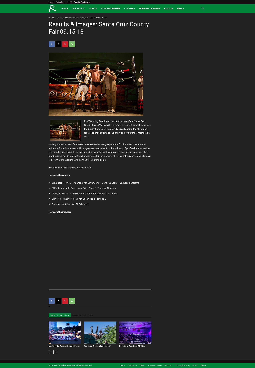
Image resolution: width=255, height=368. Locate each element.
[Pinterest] (65, 44)
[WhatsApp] (72, 44)
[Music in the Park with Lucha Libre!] (65, 333)
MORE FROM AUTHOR (82, 315)
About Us (59, 2)
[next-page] (55, 352)
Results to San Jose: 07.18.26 (132, 346)
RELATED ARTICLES (59, 315)
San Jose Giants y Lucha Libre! (97, 346)
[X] (58, 44)
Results (168, 8)
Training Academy (81, 2)
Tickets (93, 8)
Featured (129, 8)
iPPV (70, 2)
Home (51, 2)
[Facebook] (52, 44)
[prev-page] (50, 352)
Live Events (78, 8)
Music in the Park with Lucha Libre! (64, 346)
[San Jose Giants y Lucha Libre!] (100, 333)
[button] (202, 8)
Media (180, 8)
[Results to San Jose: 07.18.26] (135, 333)
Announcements (110, 8)
